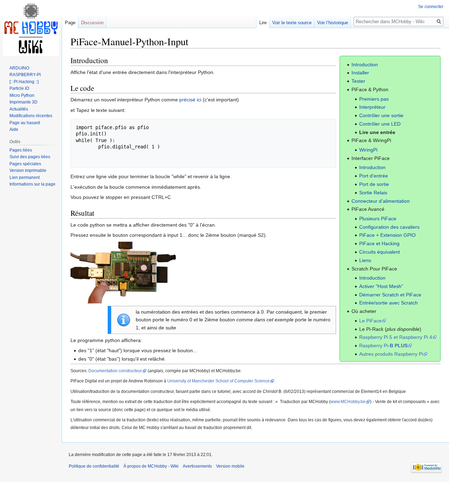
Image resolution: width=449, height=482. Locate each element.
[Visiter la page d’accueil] (31, 28)
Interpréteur (372, 107)
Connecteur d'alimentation (380, 201)
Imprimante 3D (23, 102)
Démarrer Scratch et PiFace (390, 294)
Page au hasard (24, 122)
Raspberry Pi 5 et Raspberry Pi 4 (395, 337)
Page (70, 22)
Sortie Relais (373, 192)
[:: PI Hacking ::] (24, 81)
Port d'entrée (373, 176)
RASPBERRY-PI (25, 74)
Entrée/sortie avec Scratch (388, 303)
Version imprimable (27, 170)
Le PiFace (370, 320)
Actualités (18, 109)
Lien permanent (24, 177)
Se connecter (430, 6)
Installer (360, 72)
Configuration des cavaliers (389, 227)
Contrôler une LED (380, 124)
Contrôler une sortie (381, 115)
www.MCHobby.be (348, 401)
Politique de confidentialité (94, 466)
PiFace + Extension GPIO (387, 235)
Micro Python (21, 95)
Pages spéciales (25, 163)
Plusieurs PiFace (377, 218)
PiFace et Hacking (379, 243)
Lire (263, 22)
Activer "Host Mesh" (381, 286)
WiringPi (368, 150)
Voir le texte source (291, 22)
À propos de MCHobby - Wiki (151, 466)
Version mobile (230, 466)
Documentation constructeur (115, 370)
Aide (13, 129)
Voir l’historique (332, 22)
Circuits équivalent (379, 252)
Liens (365, 260)
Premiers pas (374, 99)
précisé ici (190, 99)
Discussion (92, 22)
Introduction (364, 64)
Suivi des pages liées (29, 156)
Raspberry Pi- (383, 345)
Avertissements (197, 466)
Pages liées (20, 150)
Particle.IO (19, 88)
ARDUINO (19, 68)
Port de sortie (374, 184)
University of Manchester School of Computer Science (218, 381)
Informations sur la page (32, 184)
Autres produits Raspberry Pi (391, 354)
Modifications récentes (30, 115)
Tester (358, 81)
